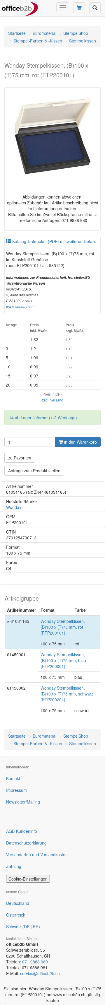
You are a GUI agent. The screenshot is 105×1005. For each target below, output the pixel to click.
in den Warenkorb (80, 442)
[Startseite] (20, 7)
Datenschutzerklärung (26, 843)
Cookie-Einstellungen (28, 879)
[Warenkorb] (79, 8)
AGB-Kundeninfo (21, 831)
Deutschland (17, 903)
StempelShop (75, 33)
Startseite (17, 33)
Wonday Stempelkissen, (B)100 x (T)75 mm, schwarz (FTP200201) (67, 694)
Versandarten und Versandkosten (37, 854)
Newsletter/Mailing (23, 802)
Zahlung (13, 866)
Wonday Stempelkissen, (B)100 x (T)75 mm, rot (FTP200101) (63, 627)
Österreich (15, 915)
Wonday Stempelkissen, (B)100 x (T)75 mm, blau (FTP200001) (63, 660)
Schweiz (13, 926)
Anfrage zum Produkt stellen (34, 471)
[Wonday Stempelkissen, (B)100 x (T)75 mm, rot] (52, 135)
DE (26, 926)
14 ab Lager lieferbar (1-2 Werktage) (43, 418)
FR (35, 926)
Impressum (16, 790)
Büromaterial (44, 33)
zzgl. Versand (52, 399)
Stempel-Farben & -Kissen (37, 41)
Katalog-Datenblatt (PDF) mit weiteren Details (53, 241)
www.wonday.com (20, 306)
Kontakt (13, 778)
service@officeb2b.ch (40, 973)
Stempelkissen (82, 41)
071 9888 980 (35, 962)
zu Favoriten (19, 458)
